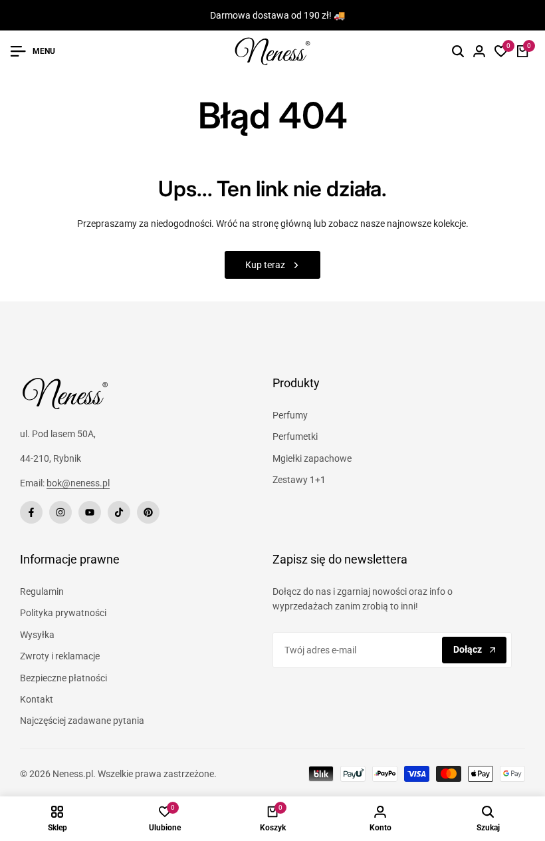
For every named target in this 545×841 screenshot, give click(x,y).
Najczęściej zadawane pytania (82, 720)
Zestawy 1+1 (299, 479)
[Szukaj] (458, 51)
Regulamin (42, 591)
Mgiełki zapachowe (312, 458)
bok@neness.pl (78, 483)
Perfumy (290, 415)
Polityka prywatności (63, 612)
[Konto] (479, 51)
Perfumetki (295, 436)
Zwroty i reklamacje (60, 656)
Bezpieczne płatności (63, 678)
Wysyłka (37, 634)
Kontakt (36, 699)
